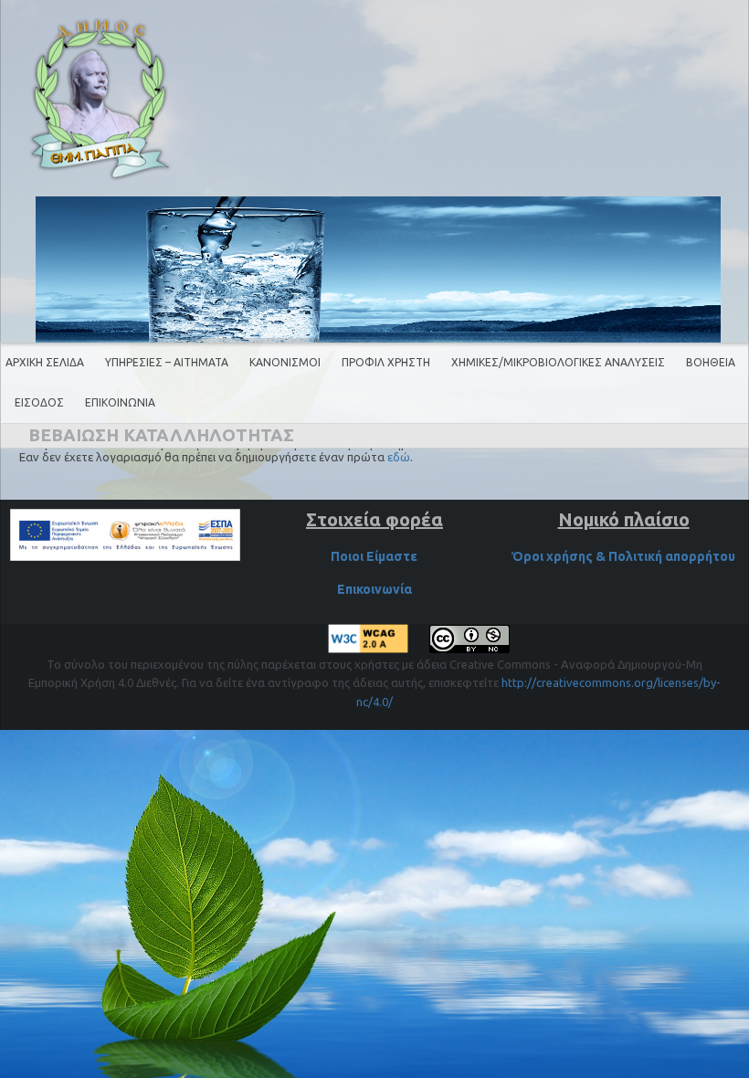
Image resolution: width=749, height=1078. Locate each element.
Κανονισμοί (285, 362)
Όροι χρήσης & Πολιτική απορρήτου (623, 556)
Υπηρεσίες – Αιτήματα (166, 362)
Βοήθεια (710, 362)
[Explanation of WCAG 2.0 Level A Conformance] (369, 648)
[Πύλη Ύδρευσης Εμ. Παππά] (100, 99)
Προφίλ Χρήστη (386, 362)
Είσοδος (39, 402)
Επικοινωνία (120, 402)
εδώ (398, 456)
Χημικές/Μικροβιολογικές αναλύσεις (558, 362)
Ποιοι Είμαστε (374, 556)
